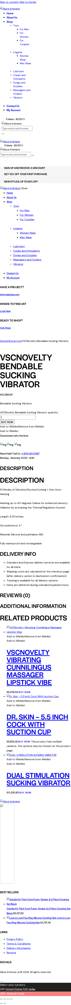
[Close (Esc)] (11, 999)
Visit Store (5, 327)
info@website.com (9, 294)
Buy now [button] (25, 692)
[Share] (8, 999)
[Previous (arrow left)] (1, 1003)
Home (3, 341)
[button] (22, 426)
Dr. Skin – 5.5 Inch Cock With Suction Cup (37, 724)
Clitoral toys (14, 341)
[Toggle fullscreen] (4, 999)
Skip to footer (28, 2)
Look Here (5, 311)
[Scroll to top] (2, 980)
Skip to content (9, 2)
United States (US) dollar (21, 989)
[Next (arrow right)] (4, 1003)
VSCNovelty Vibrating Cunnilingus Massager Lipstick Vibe (29, 667)
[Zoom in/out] (1, 999)
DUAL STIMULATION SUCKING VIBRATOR (38, 778)
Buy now (7, 422)
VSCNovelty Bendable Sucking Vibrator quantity (29, 412)
